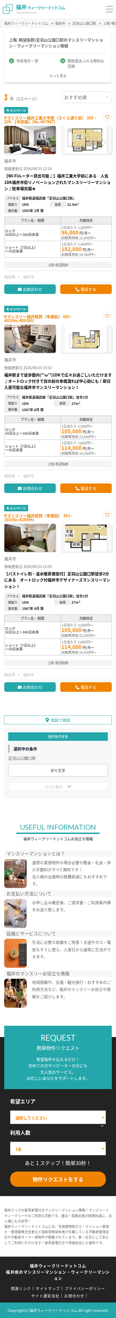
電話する (88, 289)
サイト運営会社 (45, 1295)
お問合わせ (33, 289)
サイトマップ (48, 1288)
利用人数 (20, 1132)
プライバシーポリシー (85, 1288)
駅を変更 (58, 770)
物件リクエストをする (58, 1179)
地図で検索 (60, 720)
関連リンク (21, 1288)
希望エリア (22, 1101)
